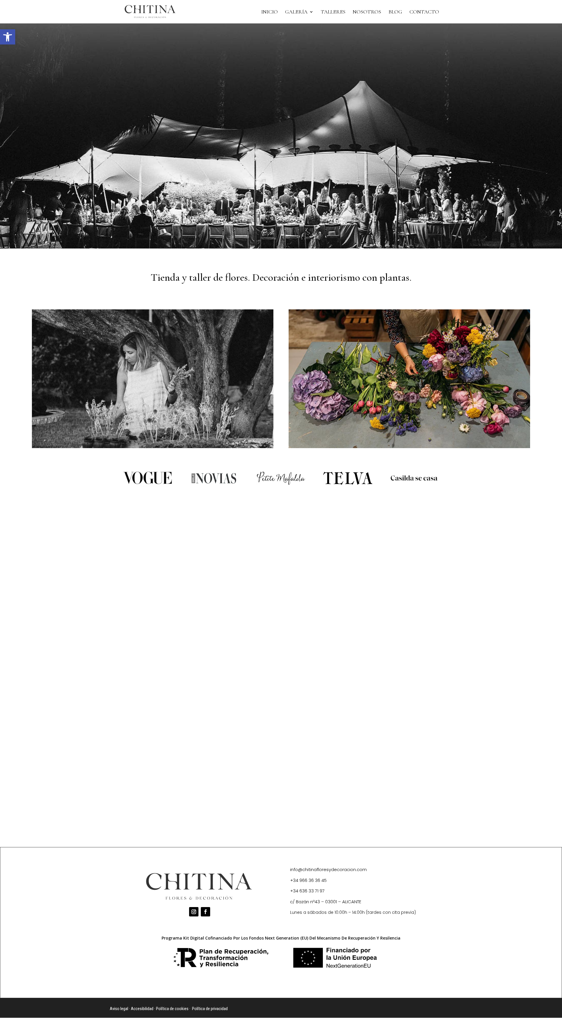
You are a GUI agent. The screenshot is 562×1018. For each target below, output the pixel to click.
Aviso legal (119, 1008)
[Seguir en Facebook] (205, 911)
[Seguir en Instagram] (193, 911)
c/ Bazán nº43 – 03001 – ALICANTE (325, 902)
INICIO (269, 12)
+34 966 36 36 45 (308, 880)
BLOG (395, 12)
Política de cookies (172, 1008)
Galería (296, 12)
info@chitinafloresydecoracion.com (328, 869)
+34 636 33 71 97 (307, 891)
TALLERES (333, 12)
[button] (7, 36)
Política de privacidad (210, 1008)
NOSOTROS (367, 12)
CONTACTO (424, 12)
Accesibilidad (142, 1008)
